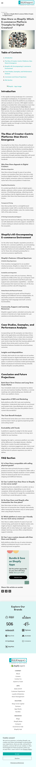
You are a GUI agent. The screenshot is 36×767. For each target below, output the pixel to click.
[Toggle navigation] (2, 3)
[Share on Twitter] (6, 591)
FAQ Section (8, 80)
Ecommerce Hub (18, 726)
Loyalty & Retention (18, 694)
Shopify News (18, 721)
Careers (18, 676)
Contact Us (18, 679)
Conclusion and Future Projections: (16, 77)
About (18, 674)
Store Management (18, 696)
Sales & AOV (18, 689)
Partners (18, 706)
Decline (17, 758)
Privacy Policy (27, 749)
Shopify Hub (4, 12)
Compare (18, 724)
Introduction (8, 58)
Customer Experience (18, 691)
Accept (17, 754)
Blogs (18, 719)
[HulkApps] (26, 3)
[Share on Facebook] (2, 591)
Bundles (18, 711)
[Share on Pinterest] (9, 591)
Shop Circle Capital (18, 704)
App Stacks (18, 709)
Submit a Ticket (18, 681)
